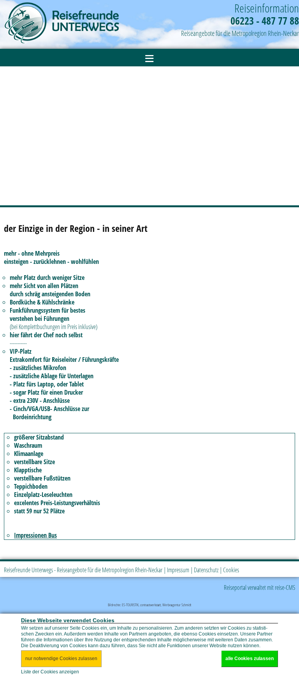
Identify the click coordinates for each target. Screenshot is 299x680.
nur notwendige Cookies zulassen (61, 658)
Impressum (178, 570)
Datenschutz (206, 570)
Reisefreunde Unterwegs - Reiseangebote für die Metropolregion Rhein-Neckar (83, 570)
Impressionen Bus (35, 535)
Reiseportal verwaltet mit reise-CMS (259, 587)
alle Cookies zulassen (249, 658)
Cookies (231, 570)
